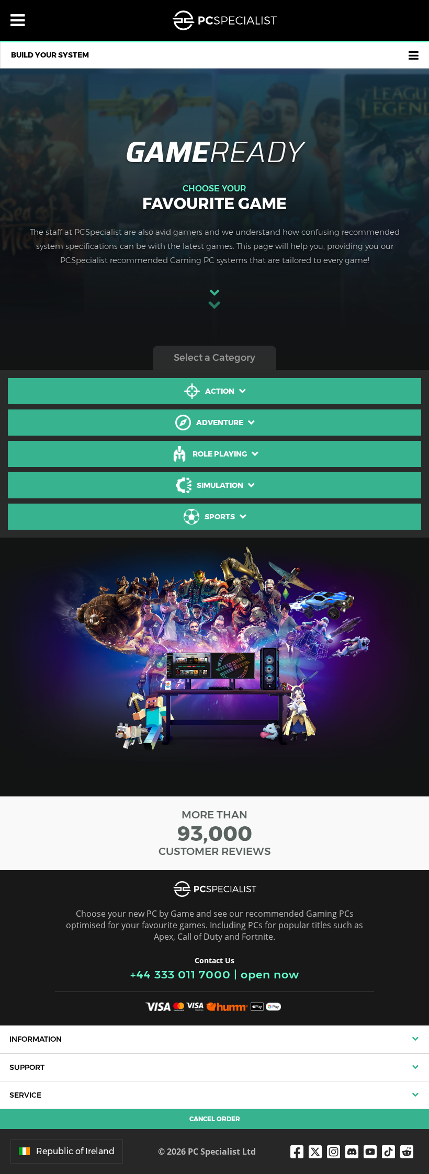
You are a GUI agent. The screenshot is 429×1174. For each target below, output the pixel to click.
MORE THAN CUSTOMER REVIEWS (215, 833)
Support (26, 1067)
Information (35, 1039)
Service (25, 1095)
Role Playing (220, 454)
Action (219, 391)
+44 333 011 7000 (180, 974)
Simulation (220, 485)
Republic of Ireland (75, 1151)
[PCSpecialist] (224, 20)
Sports (220, 516)
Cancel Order (214, 1119)
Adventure (219, 422)
